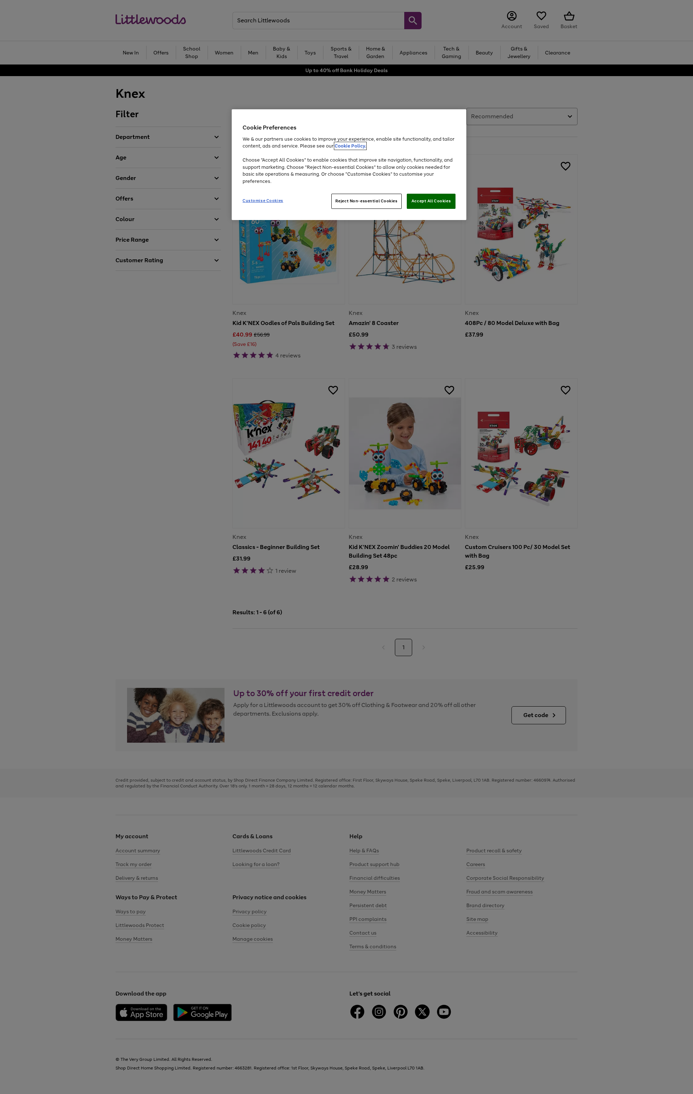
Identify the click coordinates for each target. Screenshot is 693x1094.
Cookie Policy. (350, 145)
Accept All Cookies (431, 201)
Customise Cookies (263, 200)
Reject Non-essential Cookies (366, 201)
